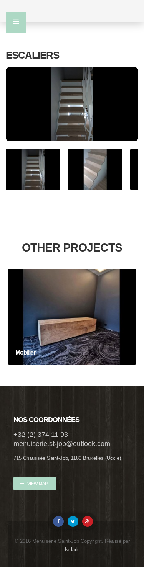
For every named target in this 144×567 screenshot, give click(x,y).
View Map (37, 483)
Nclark (72, 549)
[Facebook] (58, 521)
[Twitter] (73, 521)
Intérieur (72, 340)
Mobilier (72, 327)
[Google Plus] (87, 521)
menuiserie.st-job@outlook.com (61, 444)
